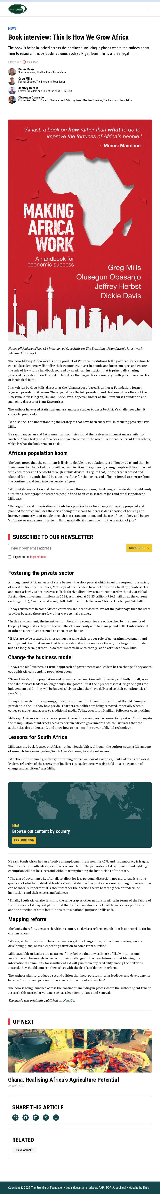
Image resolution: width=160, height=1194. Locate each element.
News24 (68, 1000)
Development (24, 1150)
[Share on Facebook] (25, 1117)
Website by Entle (139, 1188)
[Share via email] (56, 1117)
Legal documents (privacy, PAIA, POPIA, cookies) (96, 1188)
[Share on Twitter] (46, 1117)
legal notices (38, 556)
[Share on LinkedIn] (36, 1117)
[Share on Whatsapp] (15, 1117)
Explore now (24, 840)
